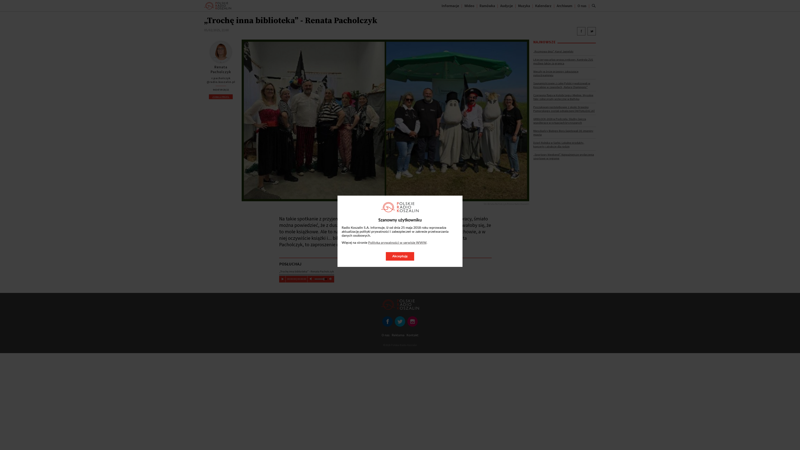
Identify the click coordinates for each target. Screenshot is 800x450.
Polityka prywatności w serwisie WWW (397, 242)
